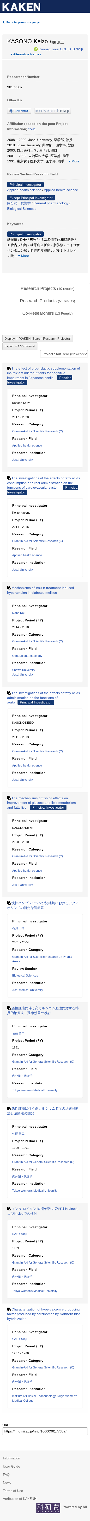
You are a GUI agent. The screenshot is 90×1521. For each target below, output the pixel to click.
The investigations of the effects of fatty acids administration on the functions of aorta (43, 697)
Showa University (23, 670)
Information (11, 1458)
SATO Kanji (19, 1234)
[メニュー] (84, 5)
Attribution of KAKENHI (20, 1499)
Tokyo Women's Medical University (34, 1090)
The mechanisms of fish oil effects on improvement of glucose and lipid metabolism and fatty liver (41, 802)
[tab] (47, 288)
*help (79, 49)
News (7, 1482)
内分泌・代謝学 (19, 203)
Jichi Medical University (27, 990)
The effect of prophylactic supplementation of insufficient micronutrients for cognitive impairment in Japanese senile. (43, 373)
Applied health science (24, 190)
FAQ (6, 1474)
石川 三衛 (18, 928)
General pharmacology (51, 203)
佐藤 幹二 (18, 1033)
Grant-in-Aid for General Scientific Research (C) (43, 1061)
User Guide (11, 1466)
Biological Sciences (21, 209)
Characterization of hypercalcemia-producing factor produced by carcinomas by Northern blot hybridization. (43, 1314)
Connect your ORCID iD (57, 49)
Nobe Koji (18, 613)
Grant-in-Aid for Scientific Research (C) (37, 431)
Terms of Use (13, 1491)
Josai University (22, 459)
